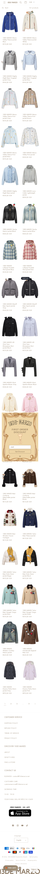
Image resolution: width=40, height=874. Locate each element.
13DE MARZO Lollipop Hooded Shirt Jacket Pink (28, 268)
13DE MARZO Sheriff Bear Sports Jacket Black (30, 306)
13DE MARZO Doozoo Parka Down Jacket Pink (29, 689)
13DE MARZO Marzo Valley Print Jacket (30, 154)
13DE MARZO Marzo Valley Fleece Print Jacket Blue (10, 155)
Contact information (21, 864)
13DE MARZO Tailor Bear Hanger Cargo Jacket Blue (9, 612)
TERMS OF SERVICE (11, 733)
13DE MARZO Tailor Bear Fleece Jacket (29, 535)
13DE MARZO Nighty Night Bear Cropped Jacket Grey (10, 78)
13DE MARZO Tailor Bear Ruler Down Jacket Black (29, 574)
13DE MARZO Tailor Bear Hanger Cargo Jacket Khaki (29, 612)
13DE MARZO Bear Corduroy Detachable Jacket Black (9, 496)
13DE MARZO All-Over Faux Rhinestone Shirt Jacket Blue (29, 345)
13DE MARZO (11, 857)
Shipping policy (32, 860)
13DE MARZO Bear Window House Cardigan (9, 536)
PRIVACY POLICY (10, 738)
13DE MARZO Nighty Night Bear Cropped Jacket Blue (30, 78)
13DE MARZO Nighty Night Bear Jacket (10, 192)
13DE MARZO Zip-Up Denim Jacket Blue (30, 230)
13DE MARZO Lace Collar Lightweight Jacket (29, 193)
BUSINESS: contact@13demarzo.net (17, 776)
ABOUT (7, 752)
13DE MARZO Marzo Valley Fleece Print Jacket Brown (30, 116)
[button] (4, 2)
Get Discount (20, 451)
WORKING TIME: (10, 789)
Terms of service (20, 860)
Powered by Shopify (21, 857)
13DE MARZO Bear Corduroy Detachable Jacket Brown (29, 496)
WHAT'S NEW (9, 757)
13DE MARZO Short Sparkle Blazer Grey (9, 383)
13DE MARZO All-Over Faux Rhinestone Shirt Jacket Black (9, 345)
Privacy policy (9, 860)
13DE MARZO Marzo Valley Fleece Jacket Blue (10, 40)
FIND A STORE (9, 762)
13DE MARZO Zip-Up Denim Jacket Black (10, 230)
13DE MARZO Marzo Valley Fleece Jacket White (30, 40)
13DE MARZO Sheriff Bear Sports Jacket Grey (10, 306)
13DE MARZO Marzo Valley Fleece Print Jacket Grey (10, 116)
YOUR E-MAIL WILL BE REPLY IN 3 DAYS (18, 799)
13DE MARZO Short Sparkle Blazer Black (30, 383)
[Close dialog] (20, 456)
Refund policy (34, 857)
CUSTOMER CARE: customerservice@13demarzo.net (15, 782)
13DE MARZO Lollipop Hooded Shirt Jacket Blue (8, 268)
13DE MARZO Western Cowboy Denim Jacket (8, 651)
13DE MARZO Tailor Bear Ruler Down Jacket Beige (9, 574)
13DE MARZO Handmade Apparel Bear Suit (29, 651)
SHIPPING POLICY (11, 723)
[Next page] (35, 703)
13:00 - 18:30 (9, 794)
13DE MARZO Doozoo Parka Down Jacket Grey (9, 689)
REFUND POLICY (10, 728)
